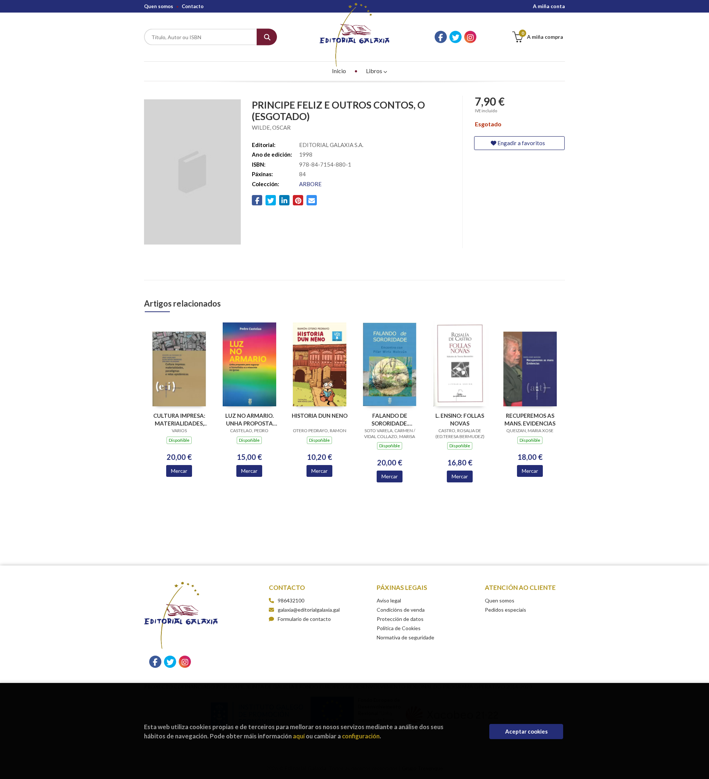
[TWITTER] (455, 37)
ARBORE (310, 184)
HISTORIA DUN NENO (319, 415)
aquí (299, 736)
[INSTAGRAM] (470, 37)
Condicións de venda (401, 610)
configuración (361, 736)
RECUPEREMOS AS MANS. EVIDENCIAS (529, 419)
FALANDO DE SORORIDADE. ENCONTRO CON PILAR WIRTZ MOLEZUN (389, 419)
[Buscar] (267, 37)
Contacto (192, 6)
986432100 (291, 600)
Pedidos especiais (505, 610)
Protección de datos (400, 619)
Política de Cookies (399, 628)
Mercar (179, 471)
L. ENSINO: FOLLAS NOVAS (459, 419)
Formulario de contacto (304, 619)
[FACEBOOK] (441, 37)
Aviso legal (389, 600)
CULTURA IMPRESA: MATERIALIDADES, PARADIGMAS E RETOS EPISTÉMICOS (179, 419)
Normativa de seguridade (405, 637)
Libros (374, 70)
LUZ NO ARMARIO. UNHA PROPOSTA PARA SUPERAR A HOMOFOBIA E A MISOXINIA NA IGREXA (249, 419)
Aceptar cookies (526, 731)
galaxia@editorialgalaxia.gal (309, 610)
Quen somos (158, 6)
